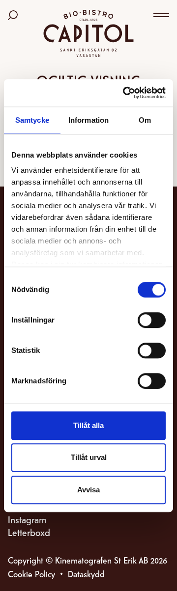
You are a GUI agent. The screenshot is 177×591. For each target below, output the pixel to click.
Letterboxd (29, 532)
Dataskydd (86, 573)
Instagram (27, 519)
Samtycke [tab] (32, 120)
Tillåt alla (88, 425)
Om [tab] (145, 120)
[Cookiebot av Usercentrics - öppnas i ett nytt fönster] (125, 92)
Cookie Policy (31, 573)
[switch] (152, 320)
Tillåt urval (89, 457)
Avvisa (88, 489)
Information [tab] (88, 120)
